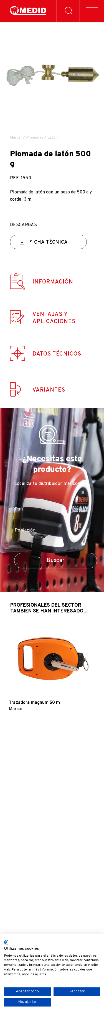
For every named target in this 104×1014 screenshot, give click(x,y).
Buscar (55, 560)
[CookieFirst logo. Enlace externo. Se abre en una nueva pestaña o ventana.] (6, 942)
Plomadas (35, 137)
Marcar (16, 137)
